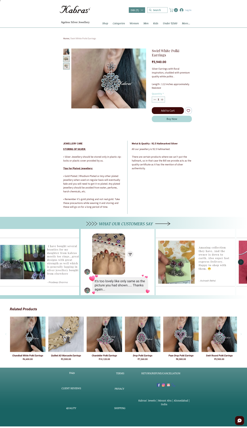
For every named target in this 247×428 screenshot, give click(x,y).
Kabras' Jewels (147, 400)
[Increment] (162, 99)
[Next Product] (241, 334)
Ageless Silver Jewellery (75, 22)
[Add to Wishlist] (188, 110)
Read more (156, 87)
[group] (123, 338)
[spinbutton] (158, 99)
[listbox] (137, 10)
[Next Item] (241, 262)
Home (66, 38)
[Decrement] (154, 99)
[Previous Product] (6, 334)
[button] (137, 10)
